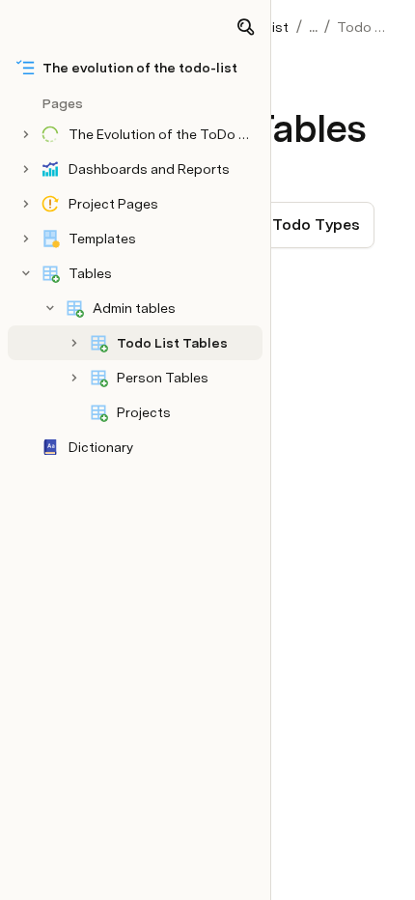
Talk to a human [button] (304, 569)
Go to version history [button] (128, 569)
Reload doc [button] (208, 396)
